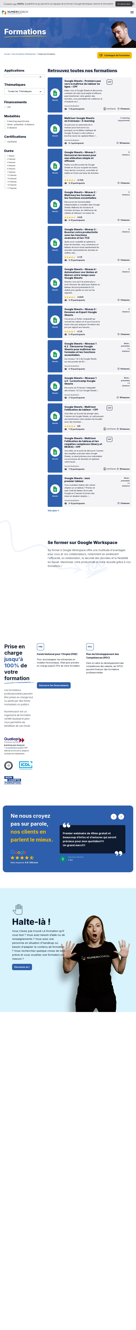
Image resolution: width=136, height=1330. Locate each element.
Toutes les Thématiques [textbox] (20, 91)
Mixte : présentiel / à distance (20, 124)
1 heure (10, 155)
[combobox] (24, 75)
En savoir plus (124, 4)
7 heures (11, 172)
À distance (12, 127)
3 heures (11, 162)
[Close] (133, 4)
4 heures (11, 165)
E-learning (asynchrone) (18, 121)
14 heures (11, 178)
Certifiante (12, 141)
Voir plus (52, 510)
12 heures (11, 175)
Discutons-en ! (22, 967)
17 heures (11, 188)
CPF (9, 107)
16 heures (11, 184)
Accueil (7, 54)
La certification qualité (14, 747)
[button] (114, 817)
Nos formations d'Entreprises (24, 54)
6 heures (11, 168)
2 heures (11, 159)
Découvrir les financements (54, 685)
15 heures (11, 181)
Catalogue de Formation (114, 55)
